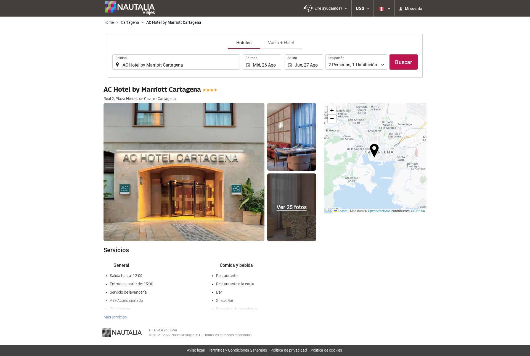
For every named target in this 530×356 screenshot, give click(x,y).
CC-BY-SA (418, 211)
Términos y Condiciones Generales (238, 350)
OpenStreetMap (379, 211)
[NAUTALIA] (132, 8)
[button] (325, 8)
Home (109, 22)
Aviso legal (196, 350)
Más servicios (115, 317)
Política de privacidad (289, 350)
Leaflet (342, 211)
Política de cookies (326, 350)
